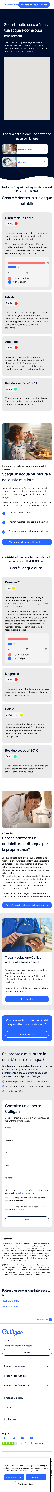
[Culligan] (11, 4)
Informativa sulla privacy (23, 1193)
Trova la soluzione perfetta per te (25, 542)
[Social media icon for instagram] (13, 1438)
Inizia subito (27, 999)
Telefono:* (9, 1178)
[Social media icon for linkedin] (22, 1438)
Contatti (27, 1352)
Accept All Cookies (14, 1477)
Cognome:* (9, 1140)
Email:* (8, 1152)
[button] (44, 1319)
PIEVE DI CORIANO (10, 1300)
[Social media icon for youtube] (31, 1438)
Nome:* (8, 1128)
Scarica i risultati (27, 1034)
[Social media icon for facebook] (4, 1438)
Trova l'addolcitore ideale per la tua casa (25, 905)
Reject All (36, 1477)
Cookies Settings (25, 1484)
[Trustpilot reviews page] (36, 1443)
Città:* (7, 1165)
